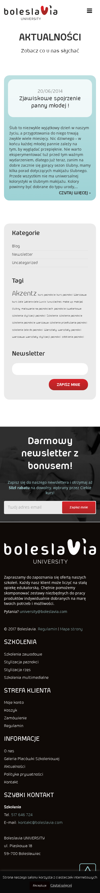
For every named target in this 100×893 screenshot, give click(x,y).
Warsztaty (50, 329)
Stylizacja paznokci (21, 662)
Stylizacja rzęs (17, 669)
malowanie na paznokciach (37, 308)
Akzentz (24, 293)
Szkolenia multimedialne (26, 677)
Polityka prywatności (23, 774)
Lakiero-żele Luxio (35, 301)
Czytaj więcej (73, 192)
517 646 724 (22, 814)
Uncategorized (25, 262)
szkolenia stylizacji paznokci (29, 315)
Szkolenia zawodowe (23, 654)
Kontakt (11, 782)
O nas (9, 751)
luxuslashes (54, 301)
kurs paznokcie (46, 294)
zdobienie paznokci (73, 336)
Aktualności (14, 766)
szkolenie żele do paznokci (27, 329)
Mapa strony (71, 629)
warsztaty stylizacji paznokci (43, 336)
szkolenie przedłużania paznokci (68, 322)
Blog (16, 246)
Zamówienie (15, 718)
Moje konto (14, 702)
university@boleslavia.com (43, 611)
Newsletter (22, 254)
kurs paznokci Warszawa (71, 294)
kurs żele (17, 301)
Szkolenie (52, 315)
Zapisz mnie (68, 384)
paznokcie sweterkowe (67, 308)
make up (68, 301)
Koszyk (10, 710)
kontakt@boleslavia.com (40, 822)
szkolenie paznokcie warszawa (30, 322)
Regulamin (47, 629)
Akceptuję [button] (39, 885)
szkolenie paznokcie (70, 315)
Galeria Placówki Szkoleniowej (31, 758)
